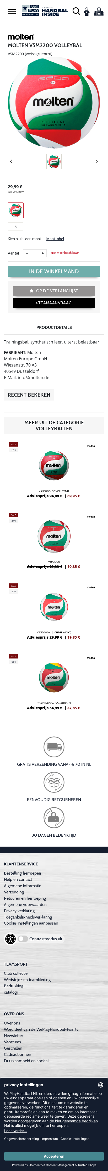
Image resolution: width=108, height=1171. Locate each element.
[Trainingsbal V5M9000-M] (54, 684)
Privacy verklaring (19, 910)
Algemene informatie (22, 885)
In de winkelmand (54, 271)
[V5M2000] (54, 543)
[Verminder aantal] (27, 253)
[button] (12, 11)
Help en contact (18, 879)
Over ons (12, 1023)
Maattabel (55, 239)
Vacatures (12, 1041)
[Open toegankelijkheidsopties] (10, 938)
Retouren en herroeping (25, 898)
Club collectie (16, 973)
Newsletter (13, 1035)
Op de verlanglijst (56, 290)
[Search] (76, 10)
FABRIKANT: (15, 352)
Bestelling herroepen (22, 873)
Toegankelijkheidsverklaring (28, 917)
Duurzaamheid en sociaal (26, 1060)
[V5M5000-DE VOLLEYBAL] (54, 472)
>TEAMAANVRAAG (54, 302)
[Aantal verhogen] (43, 253)
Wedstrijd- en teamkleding (27, 979)
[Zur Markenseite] (21, 38)
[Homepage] (45, 10)
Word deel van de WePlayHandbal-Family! (41, 1029)
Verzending (14, 891)
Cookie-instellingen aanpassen (31, 923)
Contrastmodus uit (45, 938)
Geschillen (13, 1048)
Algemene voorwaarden (25, 904)
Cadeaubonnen (17, 1054)
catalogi (11, 992)
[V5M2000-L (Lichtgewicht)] (54, 613)
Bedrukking (13, 985)
